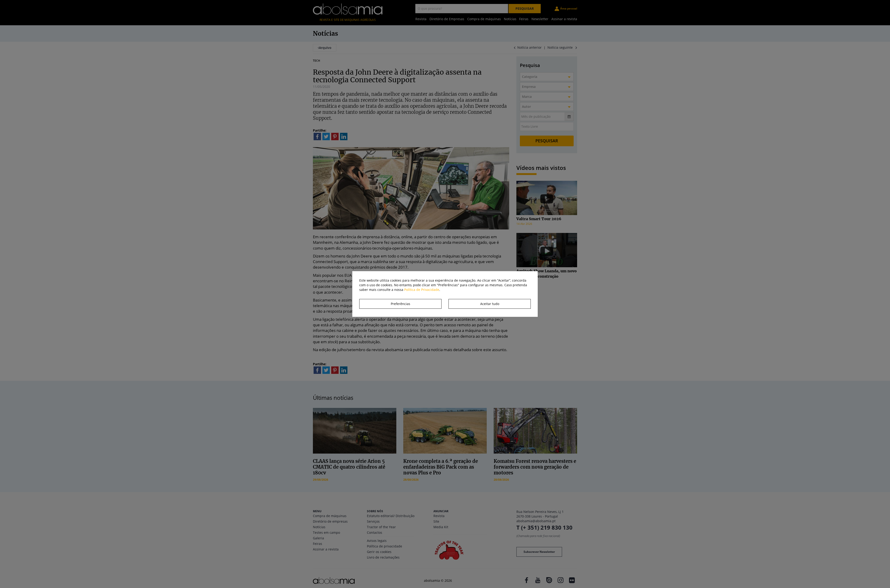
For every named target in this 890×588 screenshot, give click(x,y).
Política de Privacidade (421, 289)
